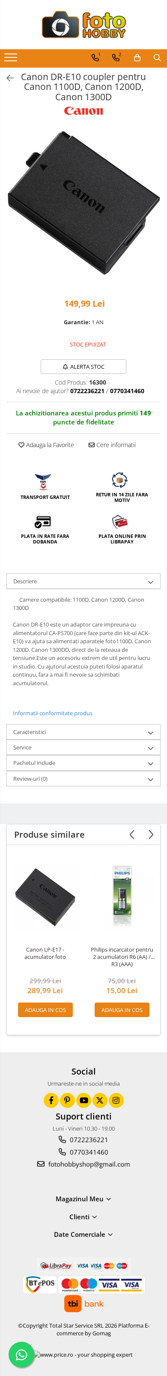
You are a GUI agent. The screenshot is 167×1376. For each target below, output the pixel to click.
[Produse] (11, 60)
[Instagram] (116, 1100)
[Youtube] (83, 1100)
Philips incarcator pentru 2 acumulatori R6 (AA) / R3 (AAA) (122, 957)
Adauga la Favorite (49, 445)
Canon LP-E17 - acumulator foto (45, 953)
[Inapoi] (6, 78)
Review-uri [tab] (30, 778)
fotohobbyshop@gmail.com (88, 1164)
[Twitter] (99, 1100)
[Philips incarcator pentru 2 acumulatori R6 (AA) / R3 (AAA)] (121, 897)
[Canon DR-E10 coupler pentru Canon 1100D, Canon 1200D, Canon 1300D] (83, 202)
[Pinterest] (67, 1100)
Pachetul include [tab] (34, 763)
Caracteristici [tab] (29, 732)
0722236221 (88, 1139)
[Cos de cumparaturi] (137, 57)
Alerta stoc (87, 366)
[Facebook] (51, 1100)
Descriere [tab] (25, 581)
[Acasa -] (83, 25)
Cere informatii (115, 445)
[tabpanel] (83, 202)
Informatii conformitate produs (52, 713)
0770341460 (88, 1152)
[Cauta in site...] (157, 57)
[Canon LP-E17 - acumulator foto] (45, 897)
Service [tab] (22, 747)
